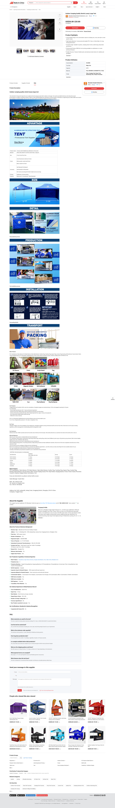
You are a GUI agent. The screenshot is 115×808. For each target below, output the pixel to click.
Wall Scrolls (83, 763)
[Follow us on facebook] (95, 795)
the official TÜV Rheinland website (48, 503)
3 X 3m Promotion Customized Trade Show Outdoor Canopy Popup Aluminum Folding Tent (76, 720)
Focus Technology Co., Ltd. (48, 803)
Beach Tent (53, 779)
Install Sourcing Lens (42, 795)
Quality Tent (68, 785)
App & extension (89, 6)
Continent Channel (73, 799)
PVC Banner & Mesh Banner (87, 760)
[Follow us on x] (97, 795)
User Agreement (65, 803)
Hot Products (30, 799)
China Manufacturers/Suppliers (47, 799)
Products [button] (31, 2)
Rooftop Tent (45, 779)
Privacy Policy (77, 803)
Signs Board (26, 559)
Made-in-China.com (51, 800)
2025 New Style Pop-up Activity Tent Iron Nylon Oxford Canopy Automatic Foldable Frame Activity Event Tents (57, 746)
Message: (15, 679)
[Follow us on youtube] (101, 795)
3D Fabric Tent (37, 779)
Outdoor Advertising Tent (92, 785)
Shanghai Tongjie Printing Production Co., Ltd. (78, 15)
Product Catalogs (28, 757)
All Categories (14, 6)
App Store (13, 795)
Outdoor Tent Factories (15, 785)
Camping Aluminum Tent (79, 785)
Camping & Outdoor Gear (32, 9)
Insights (85, 799)
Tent (40, 9)
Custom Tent (60, 785)
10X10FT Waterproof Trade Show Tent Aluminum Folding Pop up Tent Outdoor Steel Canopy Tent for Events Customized (96, 720)
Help (82, 6)
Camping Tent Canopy (15, 788)
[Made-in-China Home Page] (17, 2)
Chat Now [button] (96, 28)
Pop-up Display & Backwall (63, 765)
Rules (104, 6)
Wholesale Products (57, 799)
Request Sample (87, 31)
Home (11, 9)
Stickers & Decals (61, 760)
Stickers (32, 559)
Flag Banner (21, 559)
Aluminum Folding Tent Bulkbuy (29, 788)
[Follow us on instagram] (99, 795)
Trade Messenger (30, 795)
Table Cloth (48, 559)
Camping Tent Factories (39, 785)
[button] (71, 2)
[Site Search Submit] (75, 2)
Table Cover (12, 765)
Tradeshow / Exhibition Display (87, 765)
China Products (37, 799)
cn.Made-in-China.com (70, 800)
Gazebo (12, 779)
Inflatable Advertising (27, 779)
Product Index (80, 799)
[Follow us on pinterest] (102, 795)
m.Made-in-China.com (61, 800)
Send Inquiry (75, 27)
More (11, 791)
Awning (18, 779)
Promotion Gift (37, 760)
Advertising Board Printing (39, 763)
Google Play (21, 795)
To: (16, 675)
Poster (59, 763)
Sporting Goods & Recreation (19, 9)
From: (16, 672)
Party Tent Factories (51, 785)
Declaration (71, 803)
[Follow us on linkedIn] (104, 795)
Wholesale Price (65, 799)
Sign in (104, 3)
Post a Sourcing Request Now (47, 690)
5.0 (90, 84)
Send (20, 690)
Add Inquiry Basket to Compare (36, 56)
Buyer (75, 6)
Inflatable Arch (55, 559)
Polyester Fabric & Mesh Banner (16, 763)
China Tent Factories (27, 785)
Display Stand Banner (38, 559)
